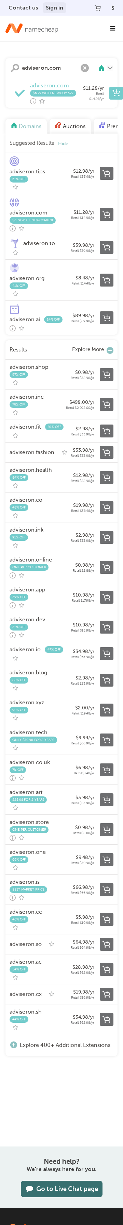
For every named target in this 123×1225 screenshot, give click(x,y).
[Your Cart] (97, 7)
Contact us (23, 7)
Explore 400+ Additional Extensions (65, 1045)
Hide (63, 143)
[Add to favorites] (42, 101)
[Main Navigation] (112, 28)
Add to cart (116, 93)
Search (15, 68)
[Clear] (85, 68)
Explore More (88, 349)
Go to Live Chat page (67, 1189)
